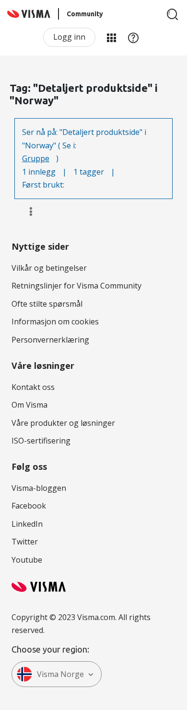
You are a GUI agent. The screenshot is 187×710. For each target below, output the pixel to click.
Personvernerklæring (50, 339)
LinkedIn (27, 524)
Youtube (27, 560)
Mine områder (111, 37)
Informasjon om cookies (55, 321)
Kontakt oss (33, 387)
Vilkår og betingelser (49, 268)
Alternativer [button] (26, 211)
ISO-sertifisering (41, 440)
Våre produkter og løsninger (63, 423)
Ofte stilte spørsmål (47, 304)
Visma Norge (60, 674)
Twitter (25, 541)
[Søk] (172, 14)
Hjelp (133, 37)
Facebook (29, 505)
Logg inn (69, 37)
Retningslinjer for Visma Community (76, 285)
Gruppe (35, 158)
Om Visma (29, 404)
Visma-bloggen (39, 488)
